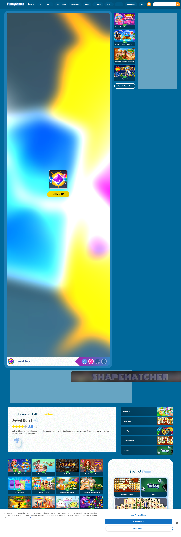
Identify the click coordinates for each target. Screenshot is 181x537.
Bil (40, 4)
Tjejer (87, 4)
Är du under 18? (139, 528)
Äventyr (31, 4)
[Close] (177, 523)
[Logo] (16, 4)
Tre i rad (36, 414)
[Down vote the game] (91, 361)
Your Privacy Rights (138, 515)
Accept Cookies (138, 521)
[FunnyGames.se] (13, 414)
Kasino (109, 4)
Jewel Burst (48, 414)
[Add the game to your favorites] (36, 420)
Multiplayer (131, 4)
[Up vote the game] (84, 361)
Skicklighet (75, 4)
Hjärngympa (61, 4)
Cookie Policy (35, 518)
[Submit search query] (178, 4)
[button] (149, 4)
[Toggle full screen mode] (104, 361)
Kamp (49, 4)
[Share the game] (97, 361)
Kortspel (98, 4)
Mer (142, 4)
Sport (119, 4)
